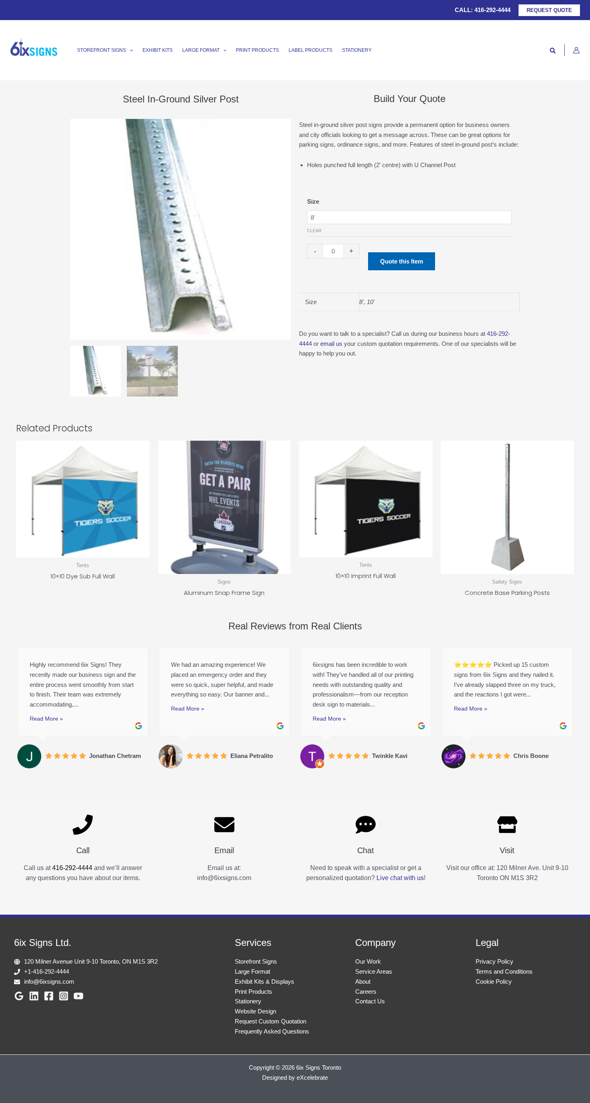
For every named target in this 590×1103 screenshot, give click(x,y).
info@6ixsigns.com (49, 981)
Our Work (368, 961)
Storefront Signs (256, 961)
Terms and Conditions (504, 971)
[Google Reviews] (19, 996)
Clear (314, 230)
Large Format (252, 971)
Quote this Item (401, 261)
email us (331, 343)
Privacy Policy (494, 961)
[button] (549, 10)
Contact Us (370, 1001)
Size (313, 201)
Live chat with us (400, 877)
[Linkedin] (34, 996)
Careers (365, 991)
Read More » (46, 718)
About (362, 981)
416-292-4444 (492, 9)
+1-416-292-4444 (46, 971)
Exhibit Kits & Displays (264, 981)
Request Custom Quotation (270, 1021)
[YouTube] (78, 996)
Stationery (248, 1001)
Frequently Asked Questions (272, 1031)
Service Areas (373, 971)
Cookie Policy (494, 981)
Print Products (253, 991)
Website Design (255, 1011)
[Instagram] (64, 996)
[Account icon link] (576, 50)
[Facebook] (49, 996)
